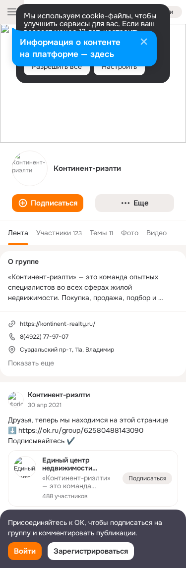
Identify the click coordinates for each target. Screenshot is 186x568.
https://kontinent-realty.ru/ (58, 324)
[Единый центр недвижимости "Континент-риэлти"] (93, 478)
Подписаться (147, 478)
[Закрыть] (144, 43)
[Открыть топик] (93, 430)
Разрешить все (57, 66)
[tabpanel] (93, 459)
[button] (47, 203)
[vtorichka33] (16, 400)
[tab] (18, 232)
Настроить (119, 66)
